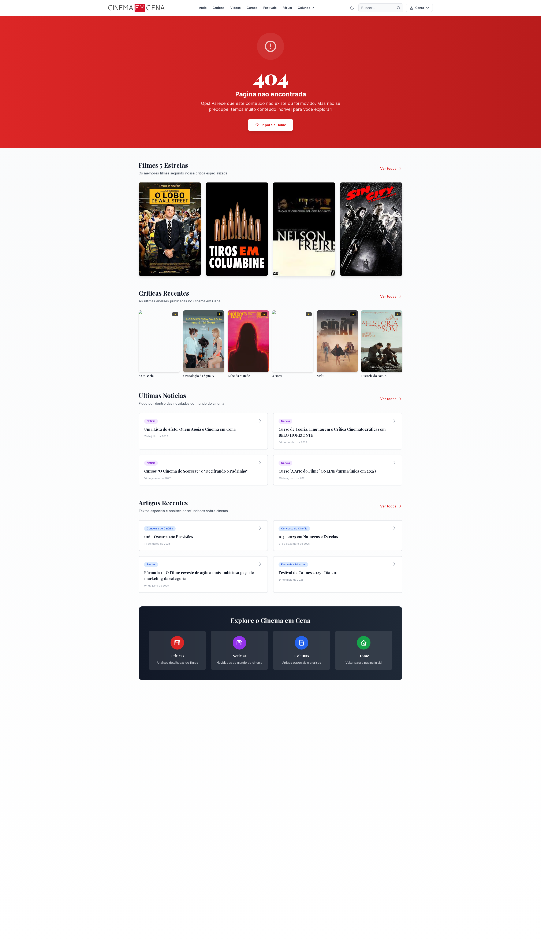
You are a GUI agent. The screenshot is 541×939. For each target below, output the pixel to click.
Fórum (287, 8)
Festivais (270, 8)
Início (202, 8)
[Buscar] (398, 8)
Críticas (218, 8)
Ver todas (388, 296)
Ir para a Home (274, 125)
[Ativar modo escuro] (352, 8)
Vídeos (235, 8)
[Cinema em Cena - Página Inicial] (136, 8)
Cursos (252, 8)
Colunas (304, 8)
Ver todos (388, 168)
